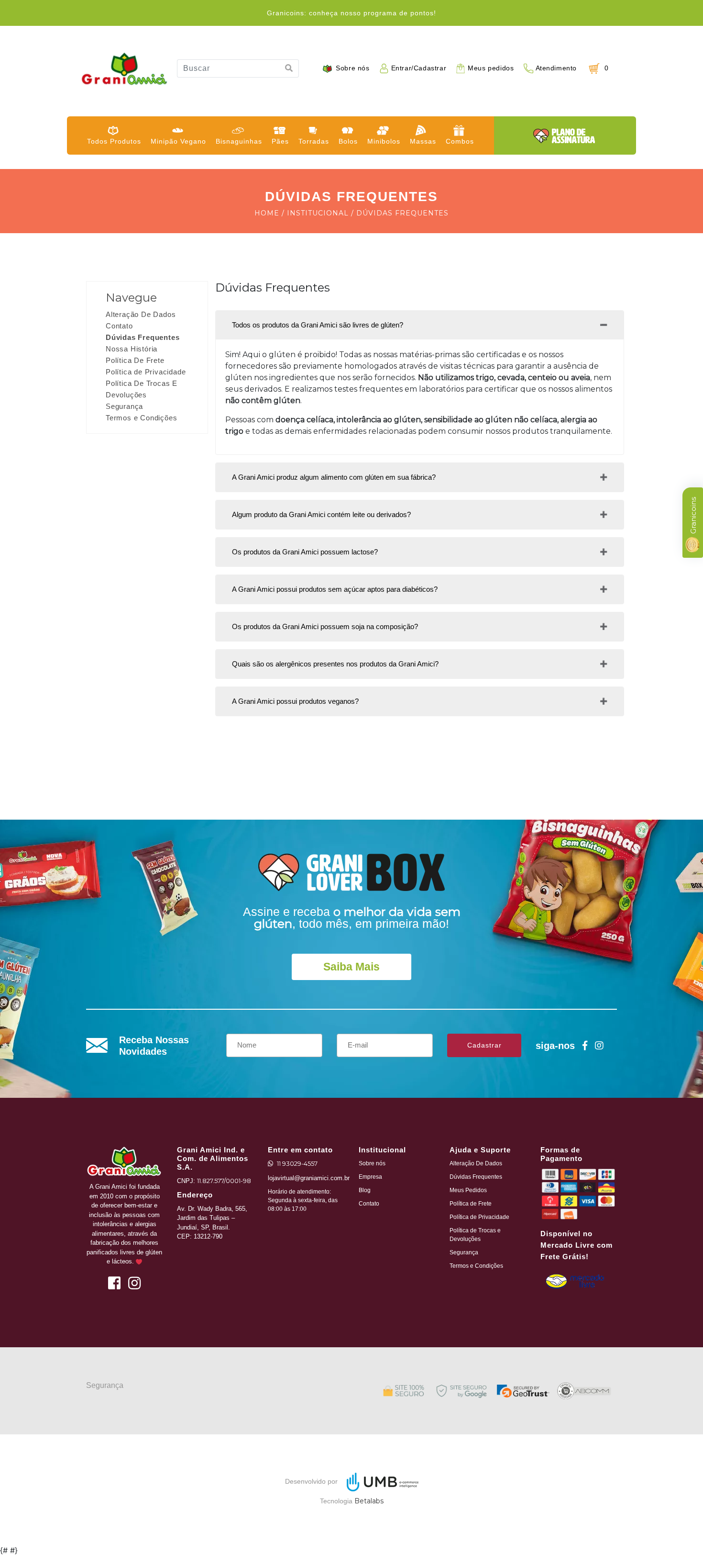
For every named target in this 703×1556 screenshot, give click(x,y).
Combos (460, 141)
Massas (423, 141)
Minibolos (383, 141)
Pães (280, 141)
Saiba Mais (351, 966)
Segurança (124, 406)
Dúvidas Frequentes (142, 337)
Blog (365, 1190)
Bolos (348, 141)
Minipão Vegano (178, 141)
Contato (119, 326)
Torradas (313, 141)
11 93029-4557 (297, 1163)
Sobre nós (352, 68)
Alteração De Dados (141, 314)
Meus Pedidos (468, 1190)
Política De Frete (135, 360)
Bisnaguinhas (239, 141)
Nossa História (131, 349)
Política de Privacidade (146, 372)
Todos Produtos (114, 141)
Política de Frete (471, 1203)
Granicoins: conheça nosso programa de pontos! (351, 13)
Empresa (370, 1176)
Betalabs (369, 1501)
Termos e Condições (141, 418)
